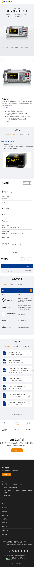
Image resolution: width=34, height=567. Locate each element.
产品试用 (4, 526)
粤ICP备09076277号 (17, 557)
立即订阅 (5, 474)
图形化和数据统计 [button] (24, 134)
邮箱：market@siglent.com (12, 487)
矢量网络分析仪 (26, 541)
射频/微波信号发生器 (17, 543)
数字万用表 (24, 544)
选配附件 (12, 284)
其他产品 (9, 546)
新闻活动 (4, 534)
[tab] (5, 284)
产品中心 (4, 504)
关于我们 (4, 511)
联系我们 (4, 523)
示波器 (20, 541)
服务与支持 (5, 530)
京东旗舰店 (9, 541)
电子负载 (30, 544)
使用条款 (19, 563)
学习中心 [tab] (22, 346)
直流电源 (19, 544)
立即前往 (16, 450)
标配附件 (5, 284)
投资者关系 (5, 515)
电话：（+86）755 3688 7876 (13, 484)
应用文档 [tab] (27, 346)
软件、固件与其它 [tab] (14, 346)
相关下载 (20, 284)
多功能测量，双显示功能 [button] (11, 134)
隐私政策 (14, 563)
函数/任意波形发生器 (11, 544)
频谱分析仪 (9, 543)
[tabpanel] (17, 382)
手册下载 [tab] (6, 346)
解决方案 (4, 507)
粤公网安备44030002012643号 (20, 559)
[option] (17, 154)
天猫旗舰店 (15, 541)
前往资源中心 (17, 414)
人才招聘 (4, 519)
